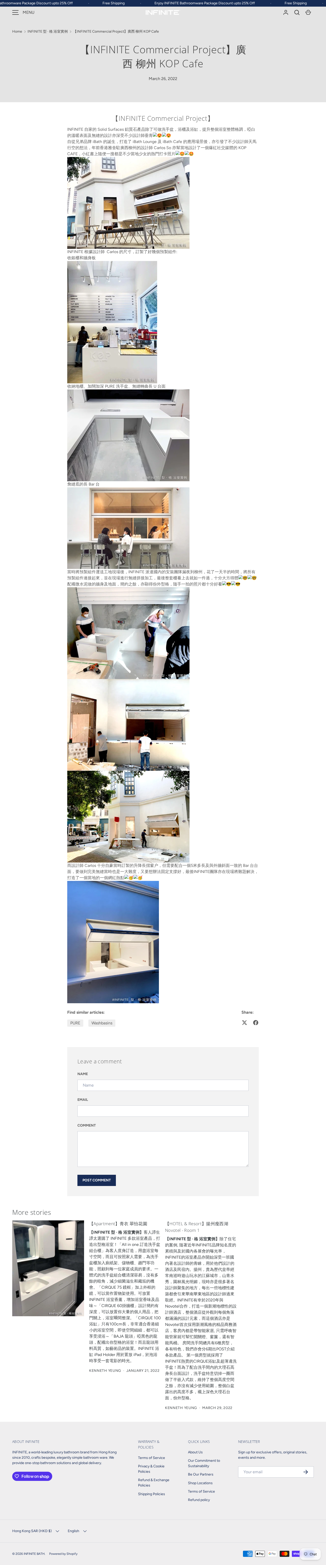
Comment (86, 1125)
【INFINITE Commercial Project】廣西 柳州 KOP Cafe (116, 31)
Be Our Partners (200, 1474)
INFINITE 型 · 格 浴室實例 (48, 31)
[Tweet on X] (244, 1022)
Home (17, 31)
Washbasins (101, 1023)
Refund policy (199, 1500)
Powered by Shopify (63, 1554)
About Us (195, 1452)
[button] (297, 12)
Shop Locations (200, 1483)
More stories (31, 1212)
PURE (75, 1023)
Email (82, 1100)
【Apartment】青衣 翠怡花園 (118, 1224)
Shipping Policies (151, 1494)
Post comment (97, 1180)
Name (82, 1074)
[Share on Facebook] (255, 1022)
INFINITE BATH (34, 1554)
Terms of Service (151, 1458)
